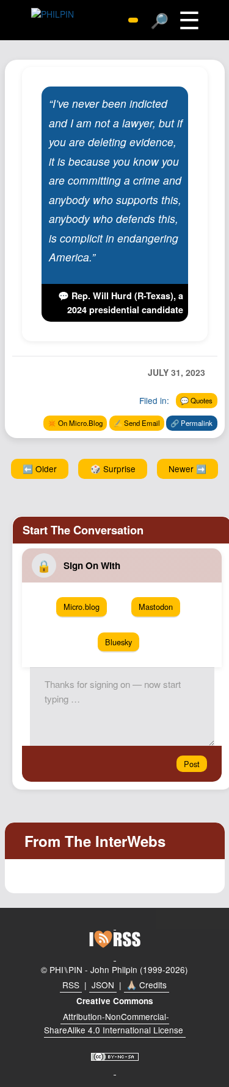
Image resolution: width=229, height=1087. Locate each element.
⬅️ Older (40, 468)
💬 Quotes (196, 400)
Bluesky (118, 642)
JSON (103, 985)
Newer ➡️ (187, 468)
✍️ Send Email (137, 423)
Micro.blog (82, 606)
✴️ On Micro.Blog (75, 423)
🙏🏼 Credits (146, 985)
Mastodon (156, 606)
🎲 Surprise (113, 468)
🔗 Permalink (191, 423)
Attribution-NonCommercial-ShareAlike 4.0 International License (113, 1023)
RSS (70, 985)
